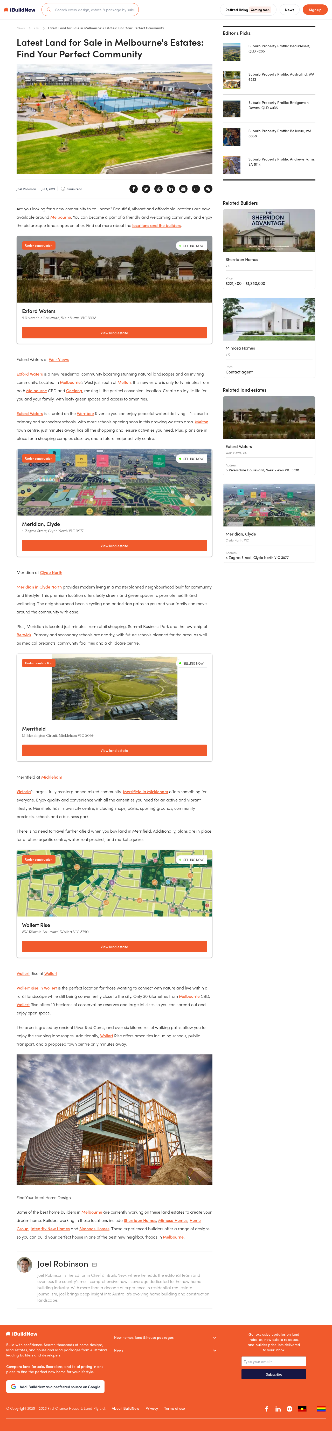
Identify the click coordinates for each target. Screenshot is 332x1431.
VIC (36, 27)
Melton (124, 382)
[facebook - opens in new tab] (267, 1409)
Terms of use (174, 1408)
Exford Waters (30, 374)
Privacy (152, 1408)
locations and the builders (156, 225)
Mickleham (51, 777)
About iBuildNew (125, 1408)
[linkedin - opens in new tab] (278, 1409)
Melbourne (60, 217)
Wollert (23, 973)
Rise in (37, 988)
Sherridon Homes (140, 1220)
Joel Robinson (62, 1263)
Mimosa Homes (173, 1220)
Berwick (24, 635)
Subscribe (274, 1374)
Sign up (315, 9)
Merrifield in (145, 791)
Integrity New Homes (50, 1229)
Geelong (74, 390)
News (21, 27)
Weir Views (59, 359)
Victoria (24, 791)
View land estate (114, 332)
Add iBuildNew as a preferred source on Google (60, 1386)
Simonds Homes (94, 1229)
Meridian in (39, 587)
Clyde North (51, 572)
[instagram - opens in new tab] (289, 1409)
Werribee (85, 413)
